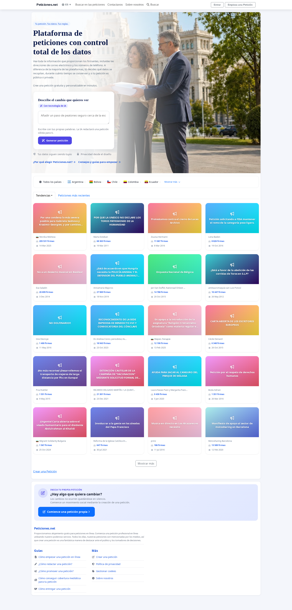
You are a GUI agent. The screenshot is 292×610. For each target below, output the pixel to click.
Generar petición (57, 140)
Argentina (78, 181)
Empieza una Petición (240, 4)
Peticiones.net (46, 4)
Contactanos (115, 4)
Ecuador (154, 181)
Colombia (134, 181)
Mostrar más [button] (170, 181)
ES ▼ (68, 4)
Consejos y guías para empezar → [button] (99, 162)
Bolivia (98, 181)
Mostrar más (146, 463)
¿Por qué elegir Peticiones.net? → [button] (54, 162)
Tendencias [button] (43, 195)
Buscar (154, 4)
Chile (115, 181)
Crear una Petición (45, 471)
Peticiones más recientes (74, 195)
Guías (38, 551)
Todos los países (53, 181)
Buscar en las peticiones (90, 4)
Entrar (217, 4)
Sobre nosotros (134, 4)
